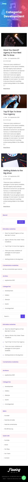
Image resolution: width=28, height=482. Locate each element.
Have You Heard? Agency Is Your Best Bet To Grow (12, 52)
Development (9, 291)
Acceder (6, 415)
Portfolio (6, 440)
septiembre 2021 (10, 280)
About (6, 445)
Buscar (5, 215)
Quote (7, 304)
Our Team (7, 453)
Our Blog (6, 449)
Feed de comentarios (10, 424)
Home (9, 20)
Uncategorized (9, 308)
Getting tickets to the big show (14, 259)
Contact (6, 458)
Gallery (7, 295)
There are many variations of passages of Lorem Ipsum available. (13, 253)
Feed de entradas (9, 420)
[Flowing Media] (4, 4)
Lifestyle (7, 299)
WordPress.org (8, 429)
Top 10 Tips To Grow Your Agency (12, 112)
